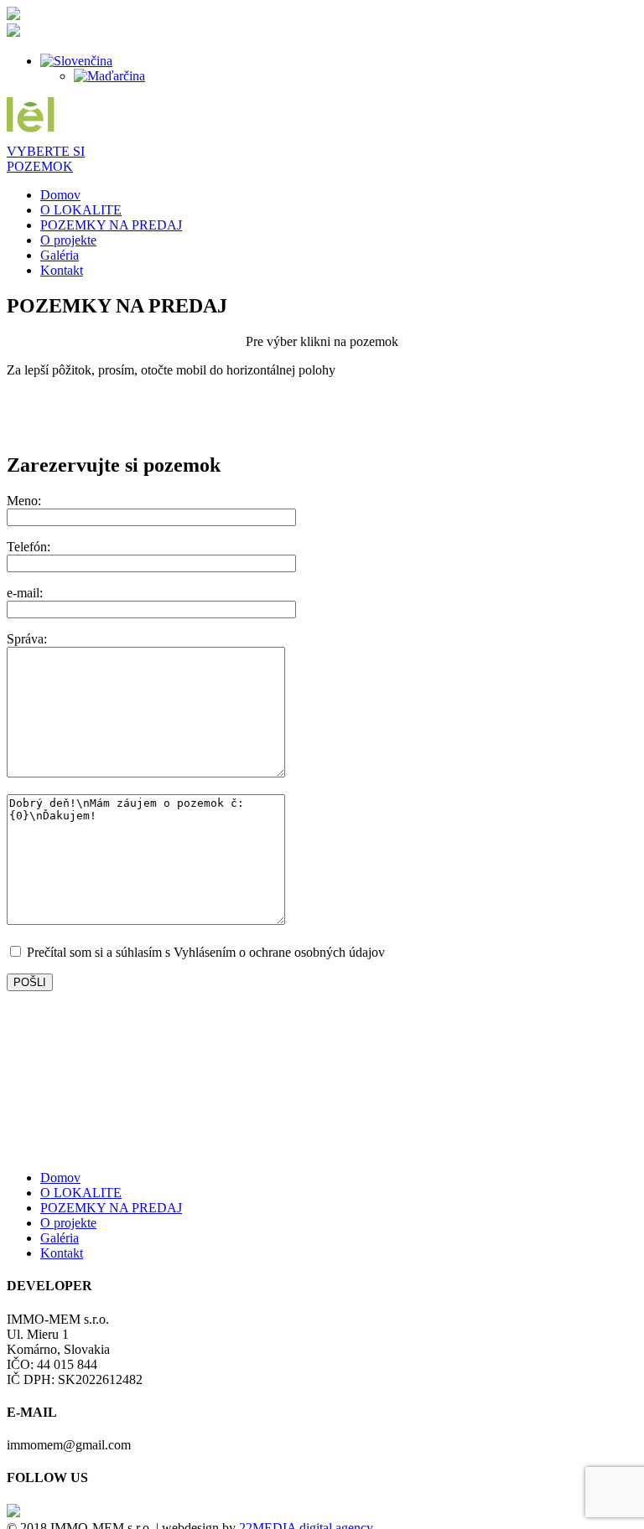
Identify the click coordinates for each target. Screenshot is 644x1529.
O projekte (68, 240)
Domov (60, 195)
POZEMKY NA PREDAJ (111, 225)
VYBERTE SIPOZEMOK (46, 158)
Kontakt (61, 270)
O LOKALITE (81, 210)
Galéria (59, 255)
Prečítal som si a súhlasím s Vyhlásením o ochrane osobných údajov (204, 952)
